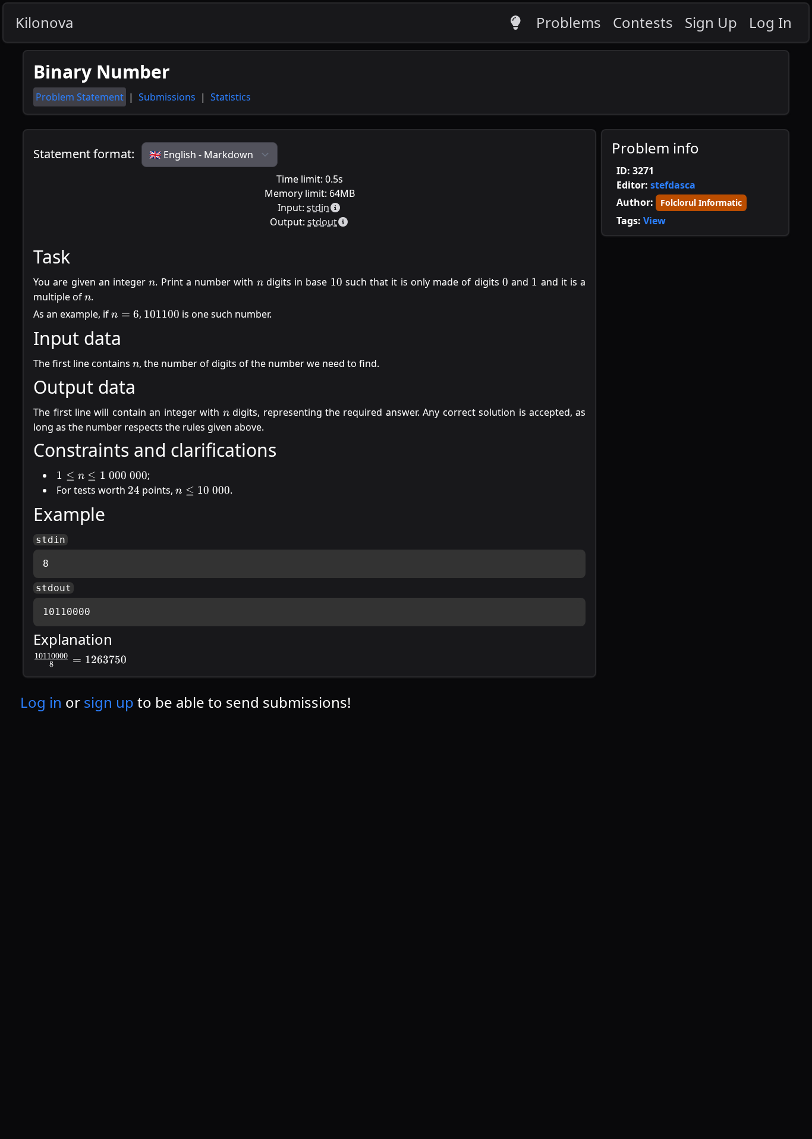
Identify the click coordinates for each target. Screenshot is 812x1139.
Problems (568, 22)
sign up (109, 702)
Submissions (168, 96)
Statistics (230, 96)
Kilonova (44, 22)
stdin (318, 207)
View (654, 220)
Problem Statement (80, 96)
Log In (770, 22)
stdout (322, 221)
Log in (41, 702)
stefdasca (672, 185)
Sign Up (711, 22)
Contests (643, 22)
